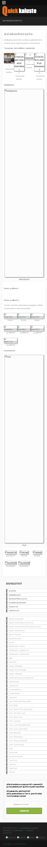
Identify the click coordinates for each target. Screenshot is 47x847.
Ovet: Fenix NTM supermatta (20, 709)
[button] (4, 2)
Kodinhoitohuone (17, 603)
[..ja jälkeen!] (10, 329)
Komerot (13, 607)
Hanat (11, 642)
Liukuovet (14, 610)
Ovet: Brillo (13, 705)
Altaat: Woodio (15, 634)
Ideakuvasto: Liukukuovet (19, 654)
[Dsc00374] (10, 552)
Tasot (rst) (13, 760)
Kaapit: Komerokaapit (17, 670)
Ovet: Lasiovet (14, 721)
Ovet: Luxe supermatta (18, 729)
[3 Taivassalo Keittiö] (29, 57)
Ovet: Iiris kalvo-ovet (17, 713)
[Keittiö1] (24, 293)
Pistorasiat (13, 752)
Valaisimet (13, 768)
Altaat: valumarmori (17, 630)
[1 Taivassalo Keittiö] (9, 62)
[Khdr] (24, 449)
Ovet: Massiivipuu (16, 737)
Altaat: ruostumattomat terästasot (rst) (25, 626)
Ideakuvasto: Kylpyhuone (19, 650)
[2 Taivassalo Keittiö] (19, 69)
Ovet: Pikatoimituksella (18, 740)
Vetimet (12, 772)
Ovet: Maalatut (15, 733)
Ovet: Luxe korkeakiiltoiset (19, 725)
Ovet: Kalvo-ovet (15, 717)
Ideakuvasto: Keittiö (17, 646)
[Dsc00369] (10, 562)
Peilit (11, 748)
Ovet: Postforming (16, 744)
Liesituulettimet (15, 689)
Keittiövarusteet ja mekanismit (21, 678)
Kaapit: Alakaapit (15, 666)
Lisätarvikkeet (14, 693)
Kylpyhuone (15, 595)
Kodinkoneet (14, 681)
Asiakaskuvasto (15, 638)
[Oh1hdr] (24, 552)
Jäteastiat (12, 662)
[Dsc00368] (23, 562)
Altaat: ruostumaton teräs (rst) (21, 622)
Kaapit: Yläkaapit (15, 674)
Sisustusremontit (15, 756)
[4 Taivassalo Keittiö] (39, 69)
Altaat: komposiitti (16, 619)
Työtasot (12, 764)
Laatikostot (13, 685)
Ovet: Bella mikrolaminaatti (20, 701)
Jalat (10, 658)
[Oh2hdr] (37, 552)
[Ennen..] (10, 316)
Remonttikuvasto (18, 599)
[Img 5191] (24, 183)
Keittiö (12, 591)
